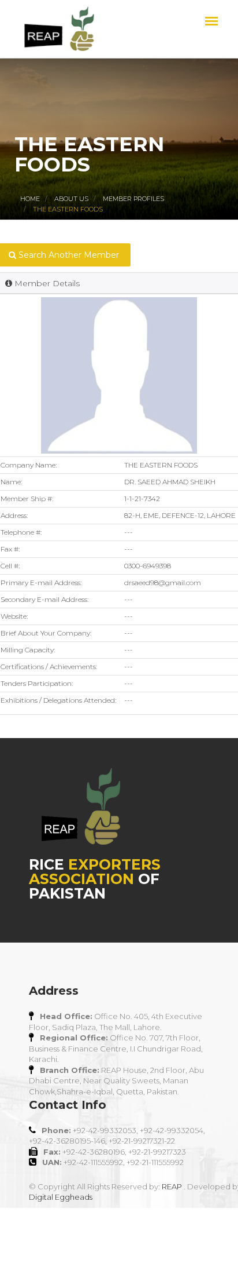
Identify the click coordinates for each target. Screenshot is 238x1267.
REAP (172, 1186)
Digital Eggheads (60, 1197)
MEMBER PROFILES (133, 199)
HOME (30, 199)
